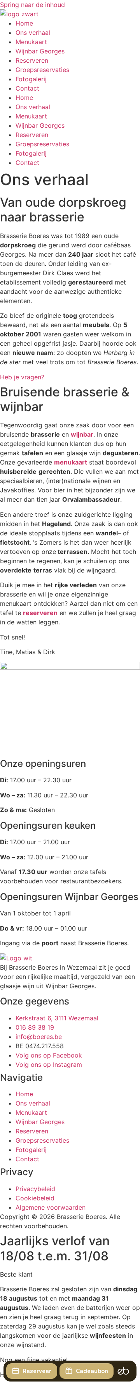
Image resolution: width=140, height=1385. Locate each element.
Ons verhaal (33, 32)
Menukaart (31, 42)
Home (24, 23)
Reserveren (32, 60)
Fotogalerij (31, 79)
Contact (27, 88)
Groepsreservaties (42, 70)
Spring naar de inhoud (32, 5)
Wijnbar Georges (40, 51)
